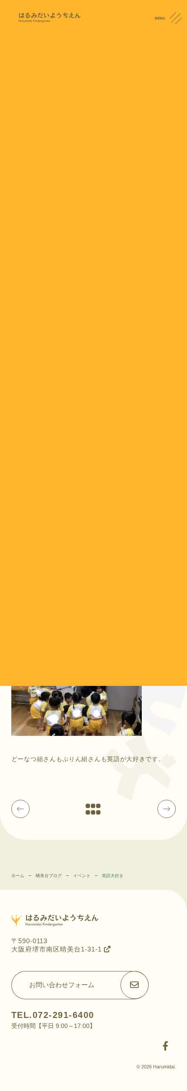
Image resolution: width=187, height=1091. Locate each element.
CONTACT (178, 64)
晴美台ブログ (49, 875)
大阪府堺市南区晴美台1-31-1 (57, 949)
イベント (81, 875)
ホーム (17, 875)
